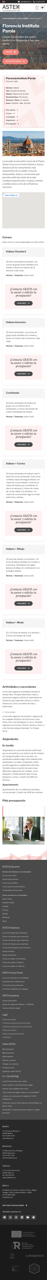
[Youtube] (28, 1217)
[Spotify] (33, 1217)
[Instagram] (16, 1217)
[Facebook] (4, 1217)
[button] (10, 52)
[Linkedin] (22, 1217)
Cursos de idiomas (9, 18)
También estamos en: (11, 1212)
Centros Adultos (22, 18)
